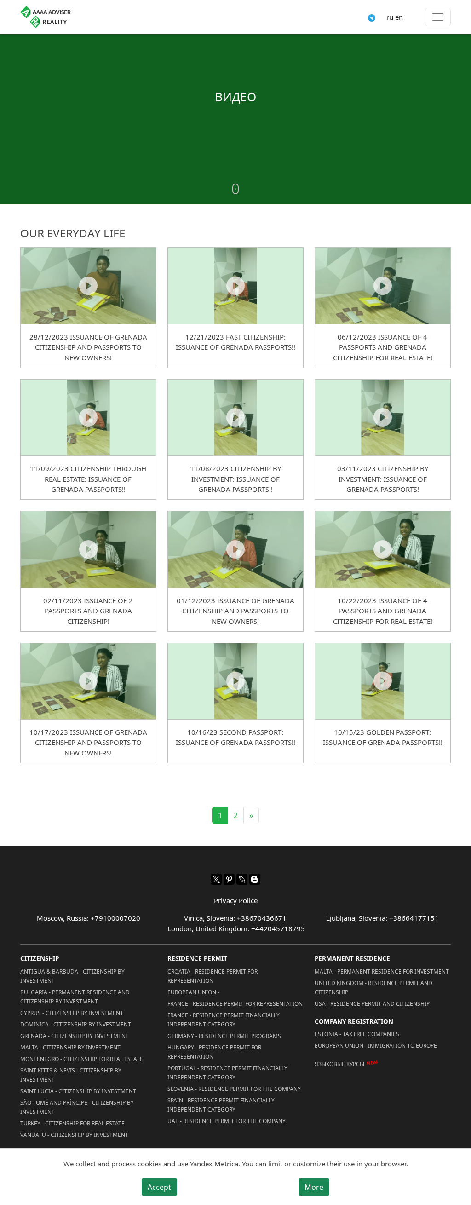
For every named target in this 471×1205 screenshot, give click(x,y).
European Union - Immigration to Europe (376, 1045)
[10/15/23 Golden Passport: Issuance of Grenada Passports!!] (383, 681)
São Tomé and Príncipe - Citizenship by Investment (77, 1107)
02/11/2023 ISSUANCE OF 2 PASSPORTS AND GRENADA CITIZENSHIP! (88, 611)
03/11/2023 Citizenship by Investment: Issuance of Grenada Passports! (382, 479)
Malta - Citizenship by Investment (70, 1047)
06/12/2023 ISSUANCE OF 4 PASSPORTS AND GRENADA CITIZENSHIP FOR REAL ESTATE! (382, 347)
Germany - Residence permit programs (224, 1036)
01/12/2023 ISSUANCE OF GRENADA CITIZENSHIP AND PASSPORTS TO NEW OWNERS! (235, 611)
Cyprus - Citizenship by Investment (71, 1013)
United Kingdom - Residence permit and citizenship (373, 987)
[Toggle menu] (438, 17)
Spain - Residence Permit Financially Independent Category (221, 1104)
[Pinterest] (229, 879)
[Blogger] (254, 879)
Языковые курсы (339, 1064)
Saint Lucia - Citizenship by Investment (78, 1091)
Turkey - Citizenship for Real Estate (72, 1123)
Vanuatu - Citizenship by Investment (74, 1135)
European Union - (193, 992)
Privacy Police (236, 900)
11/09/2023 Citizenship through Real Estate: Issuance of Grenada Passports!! (88, 479)
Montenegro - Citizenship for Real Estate (81, 1059)
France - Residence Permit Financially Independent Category (223, 1019)
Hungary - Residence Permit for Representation (214, 1052)
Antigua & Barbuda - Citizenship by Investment (72, 976)
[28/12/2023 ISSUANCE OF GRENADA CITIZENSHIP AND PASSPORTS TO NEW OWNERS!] (88, 285)
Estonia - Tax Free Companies (357, 1034)
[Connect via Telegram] (371, 17)
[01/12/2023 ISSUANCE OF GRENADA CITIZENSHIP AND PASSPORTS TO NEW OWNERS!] (235, 549)
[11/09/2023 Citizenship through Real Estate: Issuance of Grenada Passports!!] (88, 417)
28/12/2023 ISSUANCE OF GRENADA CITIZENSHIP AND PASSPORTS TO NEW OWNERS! (88, 347)
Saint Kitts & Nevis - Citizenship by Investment (70, 1075)
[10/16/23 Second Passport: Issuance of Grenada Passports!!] (235, 681)
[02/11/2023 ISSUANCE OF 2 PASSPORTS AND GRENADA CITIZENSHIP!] (88, 549)
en (399, 17)
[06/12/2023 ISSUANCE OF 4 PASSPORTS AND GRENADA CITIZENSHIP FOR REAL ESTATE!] (383, 285)
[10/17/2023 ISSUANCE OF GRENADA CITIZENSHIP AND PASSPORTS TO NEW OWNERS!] (88, 681)
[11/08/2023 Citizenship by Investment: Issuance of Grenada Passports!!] (235, 417)
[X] (216, 879)
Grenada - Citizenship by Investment (74, 1036)
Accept (159, 1187)
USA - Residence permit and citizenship (372, 1004)
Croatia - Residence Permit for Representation (212, 976)
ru (389, 17)
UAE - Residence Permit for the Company (226, 1121)
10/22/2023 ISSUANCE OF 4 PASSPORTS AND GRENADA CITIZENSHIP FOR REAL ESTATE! (382, 611)
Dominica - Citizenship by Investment (75, 1024)
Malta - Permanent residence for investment (382, 971)
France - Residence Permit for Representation (235, 1004)
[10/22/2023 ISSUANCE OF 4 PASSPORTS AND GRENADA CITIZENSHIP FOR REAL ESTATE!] (383, 549)
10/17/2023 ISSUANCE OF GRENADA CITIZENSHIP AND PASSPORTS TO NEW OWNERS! (88, 742)
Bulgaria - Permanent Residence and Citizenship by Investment (75, 996)
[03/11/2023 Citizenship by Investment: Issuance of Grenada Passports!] (383, 417)
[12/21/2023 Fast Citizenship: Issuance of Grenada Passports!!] (235, 285)
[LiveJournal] (241, 879)
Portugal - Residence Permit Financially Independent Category (227, 1072)
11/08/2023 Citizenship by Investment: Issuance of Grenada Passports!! (235, 479)
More (313, 1187)
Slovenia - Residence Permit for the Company (234, 1089)
